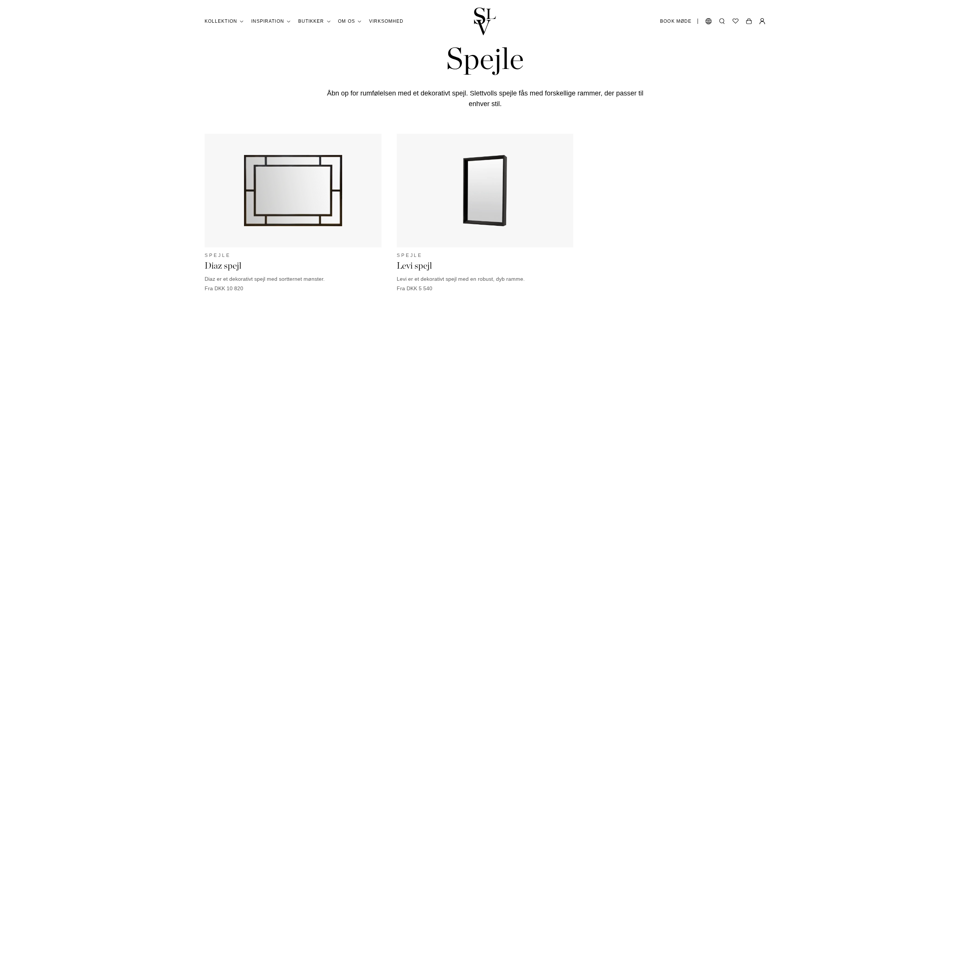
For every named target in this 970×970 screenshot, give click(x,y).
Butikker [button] (311, 21)
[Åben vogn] (749, 21)
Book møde (676, 21)
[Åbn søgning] (722, 21)
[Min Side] (762, 21)
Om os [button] (346, 21)
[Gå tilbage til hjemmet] (485, 21)
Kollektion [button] (221, 21)
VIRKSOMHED (386, 21)
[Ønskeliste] (735, 21)
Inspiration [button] (267, 21)
